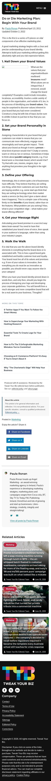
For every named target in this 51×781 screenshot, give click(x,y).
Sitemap (6, 720)
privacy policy (8, 775)
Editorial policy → (12, 412)
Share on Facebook (20, 432)
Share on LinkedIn (20, 449)
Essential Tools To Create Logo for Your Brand (22, 334)
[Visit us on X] (10, 690)
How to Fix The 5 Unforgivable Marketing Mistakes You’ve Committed (23, 345)
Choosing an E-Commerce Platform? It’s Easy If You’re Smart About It (25, 357)
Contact (5, 702)
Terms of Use (8, 706)
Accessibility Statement (13, 715)
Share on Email (18, 457)
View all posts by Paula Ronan (24, 521)
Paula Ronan (11, 28)
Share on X (16, 440)
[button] (39, 8)
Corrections (7, 729)
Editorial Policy (9, 724)
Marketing (16, 419)
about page (33, 389)
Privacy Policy (8, 711)
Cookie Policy (22, 775)
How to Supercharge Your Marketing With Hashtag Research (24, 322)
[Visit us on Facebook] (4, 690)
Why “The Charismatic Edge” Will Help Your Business (24, 369)
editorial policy (17, 389)
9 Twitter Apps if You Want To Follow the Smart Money (23, 311)
